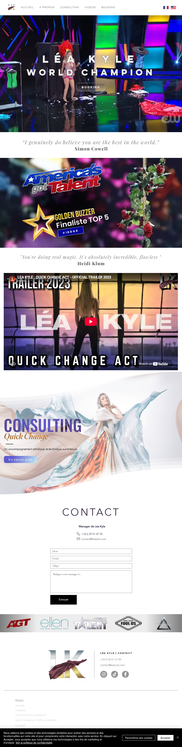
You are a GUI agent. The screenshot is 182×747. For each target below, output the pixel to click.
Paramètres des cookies (138, 738)
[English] (172, 7)
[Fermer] (178, 737)
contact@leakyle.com (93, 539)
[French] (164, 7)
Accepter (165, 738)
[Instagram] (103, 674)
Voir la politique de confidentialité (34, 742)
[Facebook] (125, 674)
